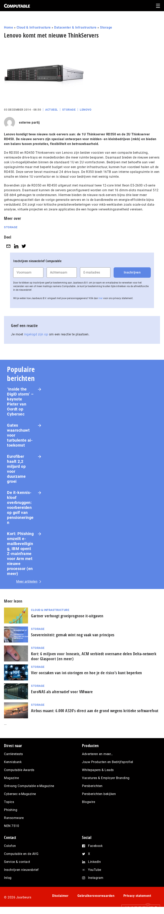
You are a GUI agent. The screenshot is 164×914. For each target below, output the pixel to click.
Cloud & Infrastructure (34, 27)
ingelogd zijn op (36, 334)
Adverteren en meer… (97, 754)
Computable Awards (19, 770)
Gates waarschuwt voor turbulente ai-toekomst (20, 435)
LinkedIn (94, 862)
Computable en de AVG (21, 854)
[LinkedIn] (16, 246)
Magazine (11, 778)
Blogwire (88, 802)
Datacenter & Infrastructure (75, 27)
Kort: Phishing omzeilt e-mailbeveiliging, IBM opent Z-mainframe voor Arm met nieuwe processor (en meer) (20, 553)
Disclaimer (60, 896)
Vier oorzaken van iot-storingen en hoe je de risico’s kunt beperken (86, 672)
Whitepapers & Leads (98, 770)
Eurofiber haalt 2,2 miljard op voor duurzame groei (16, 469)
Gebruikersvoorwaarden (96, 896)
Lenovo (85, 109)
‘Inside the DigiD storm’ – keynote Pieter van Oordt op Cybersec (20, 401)
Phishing (10, 810)
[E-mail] (8, 246)
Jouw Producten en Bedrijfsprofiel (107, 762)
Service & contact (17, 862)
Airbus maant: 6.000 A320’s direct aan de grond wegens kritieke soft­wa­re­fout (94, 710)
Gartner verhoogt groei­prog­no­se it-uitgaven (67, 616)
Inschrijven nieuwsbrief (21, 870)
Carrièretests (13, 754)
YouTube (94, 870)
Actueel (51, 109)
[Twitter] (23, 246)
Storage (106, 27)
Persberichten (92, 786)
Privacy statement (137, 896)
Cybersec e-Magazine (20, 794)
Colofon (10, 846)
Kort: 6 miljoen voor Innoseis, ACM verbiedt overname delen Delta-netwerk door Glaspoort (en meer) (93, 656)
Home (8, 27)
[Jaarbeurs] (138, 908)
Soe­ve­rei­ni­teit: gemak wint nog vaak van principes (72, 634)
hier (101, 298)
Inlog (8, 878)
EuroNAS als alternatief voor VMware (62, 691)
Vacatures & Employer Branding (106, 778)
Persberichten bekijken (99, 794)
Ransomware (14, 818)
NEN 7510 (11, 826)
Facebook (95, 846)
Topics (9, 802)
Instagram (95, 878)
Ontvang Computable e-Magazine (29, 786)
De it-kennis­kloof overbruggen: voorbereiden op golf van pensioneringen (20, 507)
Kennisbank (13, 762)
